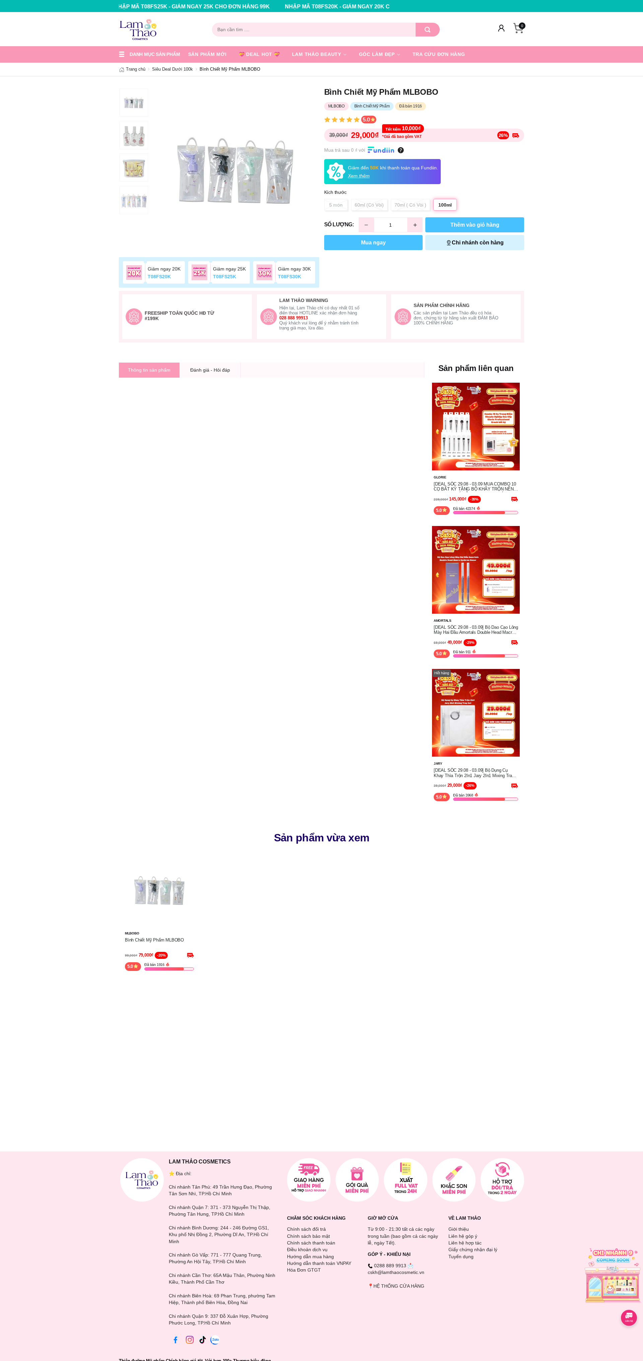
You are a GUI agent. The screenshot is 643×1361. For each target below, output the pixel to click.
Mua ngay (373, 242)
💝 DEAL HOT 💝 (259, 54)
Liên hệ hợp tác (465, 1242)
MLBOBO (336, 106)
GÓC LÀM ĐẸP (378, 54)
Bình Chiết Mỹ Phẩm (372, 106)
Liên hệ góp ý (462, 1236)
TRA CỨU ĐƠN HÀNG (439, 54)
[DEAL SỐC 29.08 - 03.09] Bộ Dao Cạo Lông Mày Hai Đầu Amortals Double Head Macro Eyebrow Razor (476, 630)
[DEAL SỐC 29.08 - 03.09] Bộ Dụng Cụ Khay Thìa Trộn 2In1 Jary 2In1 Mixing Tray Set (474, 773)
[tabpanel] (235, 170)
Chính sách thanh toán (311, 1242)
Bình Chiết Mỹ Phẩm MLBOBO (154, 939)
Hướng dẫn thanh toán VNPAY (319, 1263)
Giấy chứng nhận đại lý (472, 1249)
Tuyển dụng (461, 1256)
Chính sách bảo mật (308, 1236)
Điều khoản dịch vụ (307, 1249)
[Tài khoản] (501, 29)
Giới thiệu (458, 1229)
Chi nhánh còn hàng (478, 242)
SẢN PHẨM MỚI (207, 54)
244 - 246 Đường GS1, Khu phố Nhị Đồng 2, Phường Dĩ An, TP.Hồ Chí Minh (219, 1234)
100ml (445, 205)
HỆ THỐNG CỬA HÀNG (398, 1286)
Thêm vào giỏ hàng (474, 225)
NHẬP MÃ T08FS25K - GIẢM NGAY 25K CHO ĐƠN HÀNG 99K (129, 6)
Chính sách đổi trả (306, 1229)
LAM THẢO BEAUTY (317, 54)
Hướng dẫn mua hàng (310, 1256)
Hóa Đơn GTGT (304, 1270)
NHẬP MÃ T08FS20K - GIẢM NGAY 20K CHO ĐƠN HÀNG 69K (300, 6)
